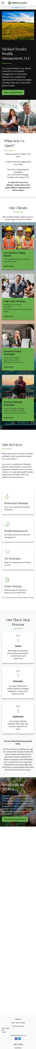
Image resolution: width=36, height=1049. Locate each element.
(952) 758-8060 (20, 1023)
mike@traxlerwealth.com (18, 1035)
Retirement (18, 1048)
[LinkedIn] (19, 1038)
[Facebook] (16, 1038)
